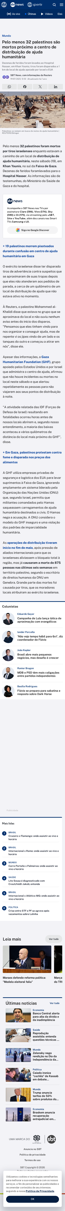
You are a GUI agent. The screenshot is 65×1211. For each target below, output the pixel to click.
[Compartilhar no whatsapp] (9, 86)
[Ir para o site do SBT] (51, 1139)
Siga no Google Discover (35, 230)
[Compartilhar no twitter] (40, 86)
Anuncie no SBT (32, 1149)
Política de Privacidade (40, 1191)
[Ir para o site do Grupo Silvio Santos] (27, 1139)
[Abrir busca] (54, 4)
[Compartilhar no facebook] (25, 86)
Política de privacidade (33, 1154)
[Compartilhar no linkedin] (55, 86)
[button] (27, 968)
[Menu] (61, 4)
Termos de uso (32, 1160)
